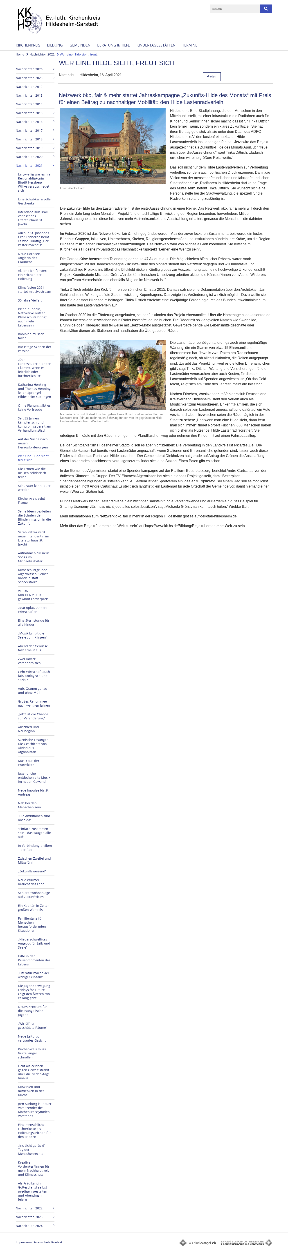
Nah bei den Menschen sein (29, 805)
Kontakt (56, 1242)
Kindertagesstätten (156, 45)
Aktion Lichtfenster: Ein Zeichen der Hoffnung (32, 274)
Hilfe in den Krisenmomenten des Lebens (34, 960)
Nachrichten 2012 (29, 86)
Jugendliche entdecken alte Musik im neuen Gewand (34, 777)
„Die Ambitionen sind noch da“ (34, 818)
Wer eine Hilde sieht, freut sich (33, 458)
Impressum (24, 1242)
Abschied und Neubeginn (28, 729)
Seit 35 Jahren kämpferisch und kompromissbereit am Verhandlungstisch (34, 424)
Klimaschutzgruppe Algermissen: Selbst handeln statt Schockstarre (33, 576)
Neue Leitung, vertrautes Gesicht (32, 1038)
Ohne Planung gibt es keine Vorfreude (34, 407)
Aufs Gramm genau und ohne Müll (32, 690)
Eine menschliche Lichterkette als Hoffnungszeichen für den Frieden (34, 1130)
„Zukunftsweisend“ (32, 871)
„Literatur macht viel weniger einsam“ (33, 975)
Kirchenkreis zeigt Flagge (31, 500)
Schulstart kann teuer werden (34, 487)
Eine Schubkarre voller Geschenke (35, 201)
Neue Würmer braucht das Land (31, 882)
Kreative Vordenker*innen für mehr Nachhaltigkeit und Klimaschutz (34, 1168)
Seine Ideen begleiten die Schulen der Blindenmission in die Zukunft (34, 517)
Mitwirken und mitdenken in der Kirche (31, 1091)
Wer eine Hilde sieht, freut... (79, 54)
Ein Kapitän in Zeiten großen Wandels (34, 907)
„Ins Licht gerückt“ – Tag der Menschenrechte (33, 1149)
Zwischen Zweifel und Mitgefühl (34, 860)
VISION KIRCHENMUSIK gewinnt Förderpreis (33, 595)
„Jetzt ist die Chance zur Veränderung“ (33, 716)
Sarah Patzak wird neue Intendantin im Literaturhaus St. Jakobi (33, 538)
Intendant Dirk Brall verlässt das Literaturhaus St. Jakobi (33, 218)
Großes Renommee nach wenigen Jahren (34, 703)
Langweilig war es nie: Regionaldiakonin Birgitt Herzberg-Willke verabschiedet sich (34, 182)
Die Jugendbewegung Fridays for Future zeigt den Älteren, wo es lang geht (34, 992)
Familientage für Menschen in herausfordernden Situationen (32, 924)
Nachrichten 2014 (29, 104)
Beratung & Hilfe (113, 45)
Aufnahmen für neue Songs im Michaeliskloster (34, 557)
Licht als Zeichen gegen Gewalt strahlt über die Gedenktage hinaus (34, 1072)
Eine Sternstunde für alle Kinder (34, 622)
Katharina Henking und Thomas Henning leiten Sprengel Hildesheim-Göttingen (34, 390)
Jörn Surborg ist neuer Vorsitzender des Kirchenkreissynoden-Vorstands (35, 1110)
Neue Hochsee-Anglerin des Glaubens (29, 258)
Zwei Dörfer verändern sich (29, 661)
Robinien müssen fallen (31, 336)
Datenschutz (41, 1242)
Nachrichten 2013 (29, 95)
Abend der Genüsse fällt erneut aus (33, 648)
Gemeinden (80, 45)
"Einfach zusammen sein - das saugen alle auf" (34, 833)
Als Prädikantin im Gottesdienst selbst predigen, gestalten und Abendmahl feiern (32, 1191)
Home (20, 54)
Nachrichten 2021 (42, 54)
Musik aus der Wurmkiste (28, 762)
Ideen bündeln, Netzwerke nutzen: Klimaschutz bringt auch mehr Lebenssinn (32, 317)
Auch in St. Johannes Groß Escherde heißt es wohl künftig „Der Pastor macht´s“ (33, 239)
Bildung (55, 45)
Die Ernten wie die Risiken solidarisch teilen (32, 473)
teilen (212, 76)
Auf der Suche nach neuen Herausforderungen (33, 443)
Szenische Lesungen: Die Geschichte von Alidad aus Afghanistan (34, 746)
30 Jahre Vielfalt (30, 300)
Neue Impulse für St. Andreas (33, 792)
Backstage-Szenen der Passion (34, 349)
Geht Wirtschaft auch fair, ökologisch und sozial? (34, 676)
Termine (189, 45)
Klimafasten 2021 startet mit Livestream (34, 289)
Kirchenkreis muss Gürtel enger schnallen (32, 1053)
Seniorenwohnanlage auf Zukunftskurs (34, 895)
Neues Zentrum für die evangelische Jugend (32, 1011)
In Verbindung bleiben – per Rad (35, 847)
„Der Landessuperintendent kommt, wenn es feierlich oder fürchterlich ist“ (34, 367)
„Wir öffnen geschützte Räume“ (32, 1025)
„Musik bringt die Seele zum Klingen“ (32, 635)
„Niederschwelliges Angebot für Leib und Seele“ (34, 943)
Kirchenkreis (28, 45)
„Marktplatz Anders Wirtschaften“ (32, 609)
